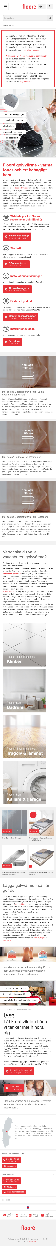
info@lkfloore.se (25, 81)
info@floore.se (33, 1241)
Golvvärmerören (9, 591)
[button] (6, 6)
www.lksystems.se (31, 50)
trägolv (42, 938)
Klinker (36, 938)
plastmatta (7, 940)
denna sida (19, 904)
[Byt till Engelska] (28, 1207)
